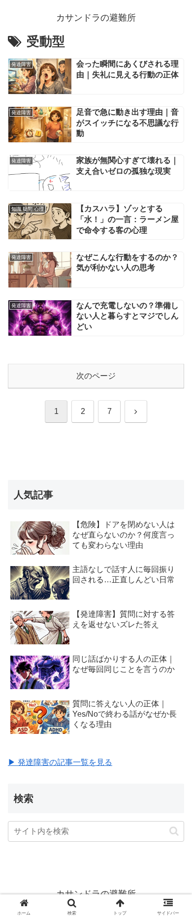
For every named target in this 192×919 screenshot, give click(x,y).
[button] (174, 831)
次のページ (96, 376)
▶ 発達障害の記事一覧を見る (60, 762)
